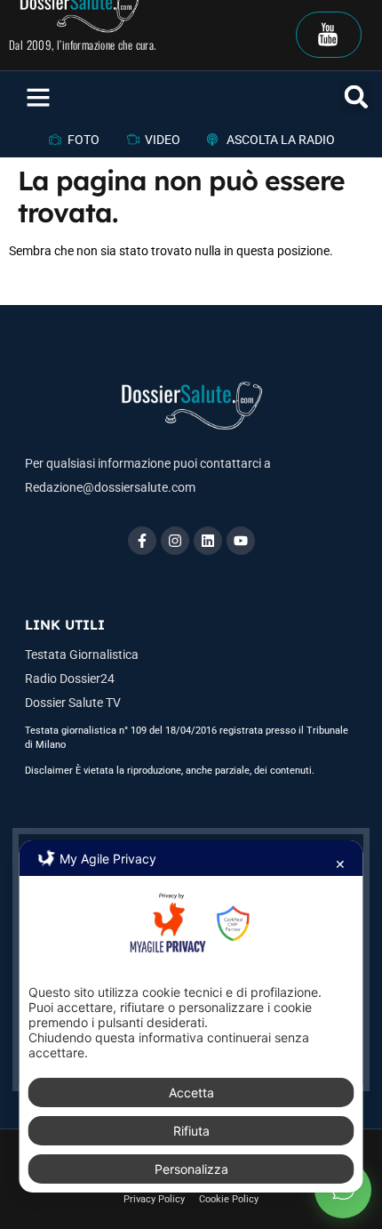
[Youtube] (241, 540)
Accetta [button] (191, 1092)
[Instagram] (175, 540)
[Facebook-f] (142, 540)
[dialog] (191, 1016)
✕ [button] (340, 864)
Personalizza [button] (191, 1169)
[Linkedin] (208, 540)
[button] (38, 97)
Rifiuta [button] (191, 1130)
